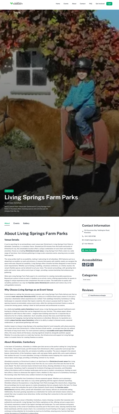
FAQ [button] (90, 4)
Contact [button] (82, 4)
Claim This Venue (90, 250)
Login (109, 3)
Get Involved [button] (100, 4)
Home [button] (58, 4)
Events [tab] (16, 223)
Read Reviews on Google (98, 295)
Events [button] (66, 4)
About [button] (74, 4)
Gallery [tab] (26, 223)
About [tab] (7, 223)
